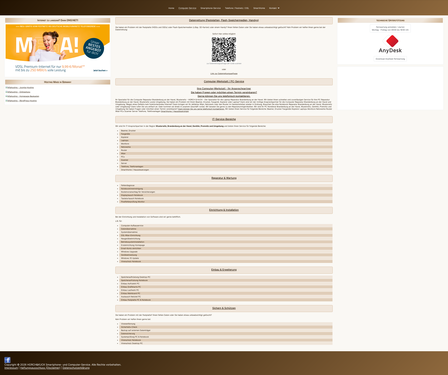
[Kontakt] (278, 8)
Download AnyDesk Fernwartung (390, 59)
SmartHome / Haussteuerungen (175, 111)
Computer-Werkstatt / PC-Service (224, 81)
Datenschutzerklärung (76, 367)
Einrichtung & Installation (224, 209)
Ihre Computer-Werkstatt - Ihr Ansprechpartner (224, 88)
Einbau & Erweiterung (224, 269)
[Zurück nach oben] (444, 371)
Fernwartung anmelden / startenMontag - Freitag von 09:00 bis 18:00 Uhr (390, 28)
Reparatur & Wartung (224, 177)
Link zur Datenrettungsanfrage (223, 73)
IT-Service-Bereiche (224, 119)
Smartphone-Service (211, 8)
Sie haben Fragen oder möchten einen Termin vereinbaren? (224, 92)
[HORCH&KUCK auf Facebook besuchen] (7, 359)
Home (171, 8)
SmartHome (259, 8)
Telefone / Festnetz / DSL (237, 8)
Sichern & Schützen (224, 308)
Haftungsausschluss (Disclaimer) (40, 367)
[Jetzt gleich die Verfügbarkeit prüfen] (58, 49)
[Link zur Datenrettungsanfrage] (224, 49)
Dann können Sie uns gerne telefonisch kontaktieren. (201, 109)
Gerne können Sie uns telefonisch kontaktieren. (224, 96)
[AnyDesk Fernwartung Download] (390, 44)
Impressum (11, 367)
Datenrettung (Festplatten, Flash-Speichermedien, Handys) (224, 20)
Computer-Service (187, 8)
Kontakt (273, 8)
